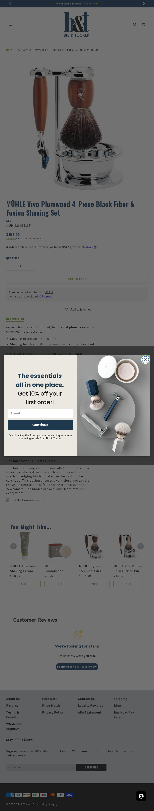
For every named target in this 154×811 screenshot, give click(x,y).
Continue (40, 424)
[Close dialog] (145, 359)
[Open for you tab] (141, 796)
